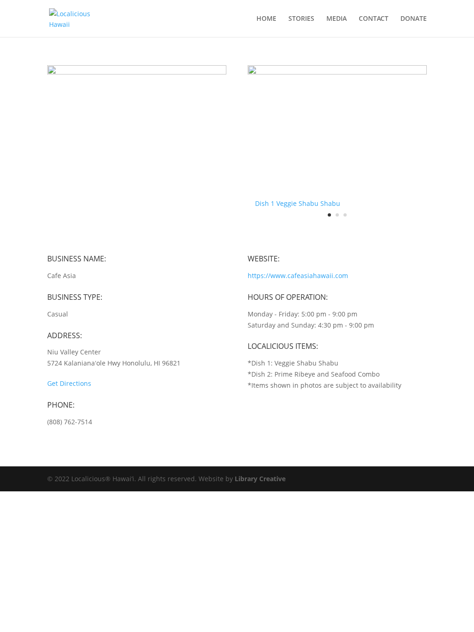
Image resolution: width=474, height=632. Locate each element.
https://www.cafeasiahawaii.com (298, 275)
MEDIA (336, 19)
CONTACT (373, 19)
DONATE (413, 19)
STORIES (301, 19)
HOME (266, 19)
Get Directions (69, 383)
